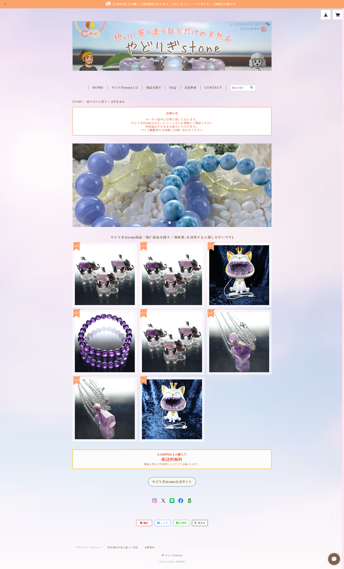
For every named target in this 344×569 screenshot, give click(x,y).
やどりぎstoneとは (125, 87)
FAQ (172, 87)
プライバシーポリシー (88, 547)
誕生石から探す (97, 102)
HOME (97, 87)
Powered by (167, 561)
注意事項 (190, 87)
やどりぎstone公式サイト (172, 482)
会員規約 (150, 547)
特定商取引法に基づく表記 (123, 547)
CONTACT (213, 87)
